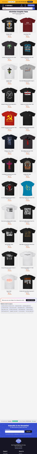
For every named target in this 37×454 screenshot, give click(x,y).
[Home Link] (8, 5)
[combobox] (17, 8)
